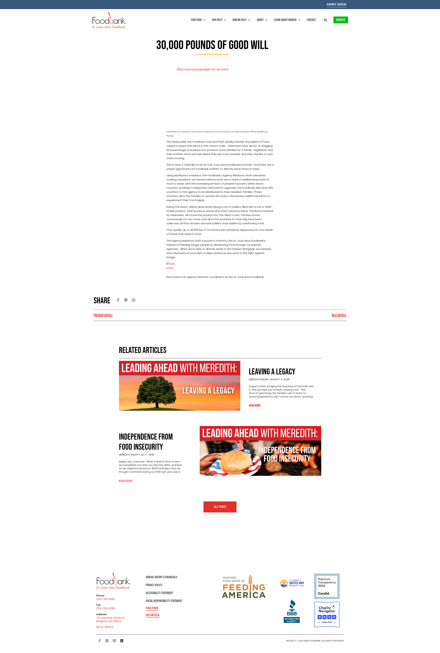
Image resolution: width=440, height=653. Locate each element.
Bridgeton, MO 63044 (109, 621)
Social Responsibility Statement (164, 601)
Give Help (217, 20)
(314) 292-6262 (105, 599)
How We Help (239, 20)
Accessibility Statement (159, 593)
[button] (325, 20)
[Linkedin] (121, 640)
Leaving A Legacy (272, 372)
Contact (311, 20)
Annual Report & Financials (161, 577)
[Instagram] (107, 640)
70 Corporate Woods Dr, (110, 617)
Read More (255, 405)
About (260, 20)
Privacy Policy (154, 585)
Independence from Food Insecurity (146, 442)
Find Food (196, 20)
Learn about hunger (285, 20)
